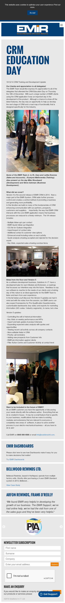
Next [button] (61, 527)
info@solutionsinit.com (45, 434)
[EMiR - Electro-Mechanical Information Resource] (32, 29)
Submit (55, 564)
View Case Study (13, 485)
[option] (32, 526)
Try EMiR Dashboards (15, 459)
